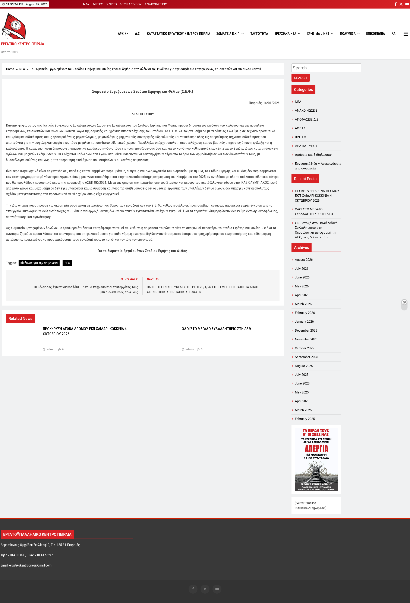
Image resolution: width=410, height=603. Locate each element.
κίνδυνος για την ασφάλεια (39, 263)
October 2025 (304, 348)
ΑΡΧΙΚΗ (123, 34)
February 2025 (305, 419)
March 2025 (303, 410)
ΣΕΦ (67, 263)
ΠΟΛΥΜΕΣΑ (348, 34)
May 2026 (302, 286)
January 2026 (304, 321)
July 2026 (301, 269)
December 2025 (306, 330)
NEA (86, 4)
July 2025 (301, 375)
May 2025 (302, 392)
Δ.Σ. (138, 34)
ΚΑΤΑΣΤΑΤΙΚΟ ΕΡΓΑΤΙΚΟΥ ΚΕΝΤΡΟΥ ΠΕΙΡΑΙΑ (178, 34)
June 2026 (302, 277)
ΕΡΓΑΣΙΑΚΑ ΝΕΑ (285, 34)
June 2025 (302, 383)
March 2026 (303, 304)
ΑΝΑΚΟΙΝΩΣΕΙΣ (156, 4)
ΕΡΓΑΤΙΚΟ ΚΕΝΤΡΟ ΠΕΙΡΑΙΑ (22, 44)
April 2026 (302, 295)
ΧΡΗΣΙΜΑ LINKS (318, 34)
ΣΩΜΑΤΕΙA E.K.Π (228, 34)
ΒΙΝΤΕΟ (111, 4)
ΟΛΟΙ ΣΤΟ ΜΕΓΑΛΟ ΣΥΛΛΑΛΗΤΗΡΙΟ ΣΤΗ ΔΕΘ (216, 329)
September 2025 (306, 357)
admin (51, 349)
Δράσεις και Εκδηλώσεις (313, 155)
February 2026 (305, 313)
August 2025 (304, 366)
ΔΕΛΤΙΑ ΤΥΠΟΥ (131, 4)
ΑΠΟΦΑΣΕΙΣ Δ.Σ (307, 119)
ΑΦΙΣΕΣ (97, 4)
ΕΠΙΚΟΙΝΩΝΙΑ (375, 34)
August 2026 (304, 260)
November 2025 (306, 339)
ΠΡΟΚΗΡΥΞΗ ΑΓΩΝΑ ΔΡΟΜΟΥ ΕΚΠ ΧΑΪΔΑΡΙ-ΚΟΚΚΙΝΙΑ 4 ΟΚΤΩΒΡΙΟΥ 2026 (317, 195)
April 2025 (302, 401)
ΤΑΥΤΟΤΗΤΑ (259, 34)
